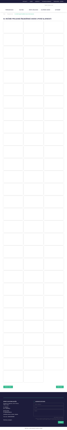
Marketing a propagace (7, 419)
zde (62, 419)
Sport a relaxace (33, 9)
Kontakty (37, 1)
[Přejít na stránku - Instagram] (4, 1)
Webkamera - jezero (58, 1)
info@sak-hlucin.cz (8, 412)
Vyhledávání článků (54, 5)
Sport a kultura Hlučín (9, 5)
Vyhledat (62, 5)
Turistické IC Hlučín (14, 0)
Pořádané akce (9, 9)
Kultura (21, 9)
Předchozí (8, 386)
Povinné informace (46, 1)
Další (59, 386)
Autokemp (57, 9)
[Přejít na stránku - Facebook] (7, 1)
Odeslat (60, 422)
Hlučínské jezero (45, 9)
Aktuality (25, 1)
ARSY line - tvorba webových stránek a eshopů (33, 428)
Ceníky (31, 1)
